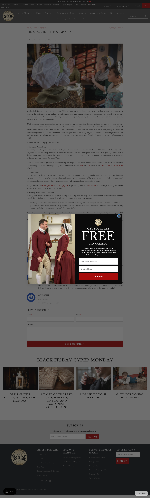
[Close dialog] (119, 216)
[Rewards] (9, 491)
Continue (98, 276)
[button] (98, 229)
